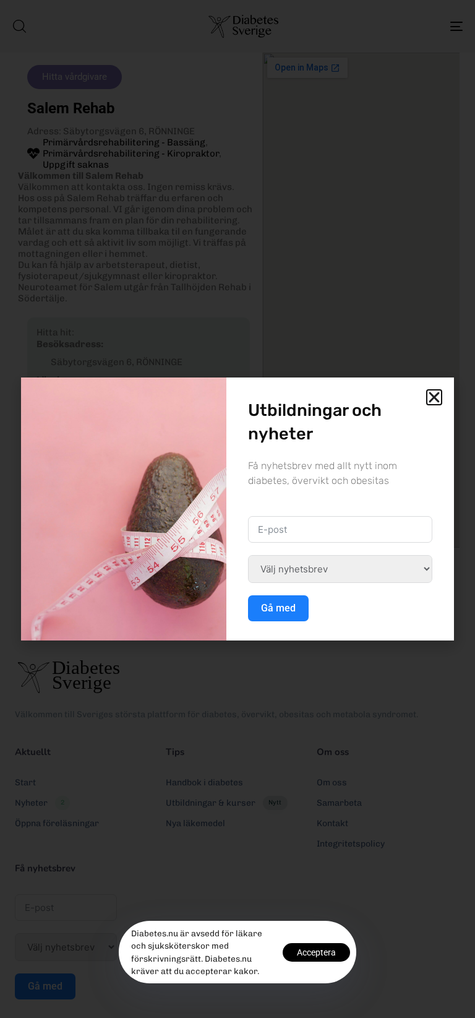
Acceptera (316, 952)
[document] (237, 509)
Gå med (278, 608)
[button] (434, 397)
